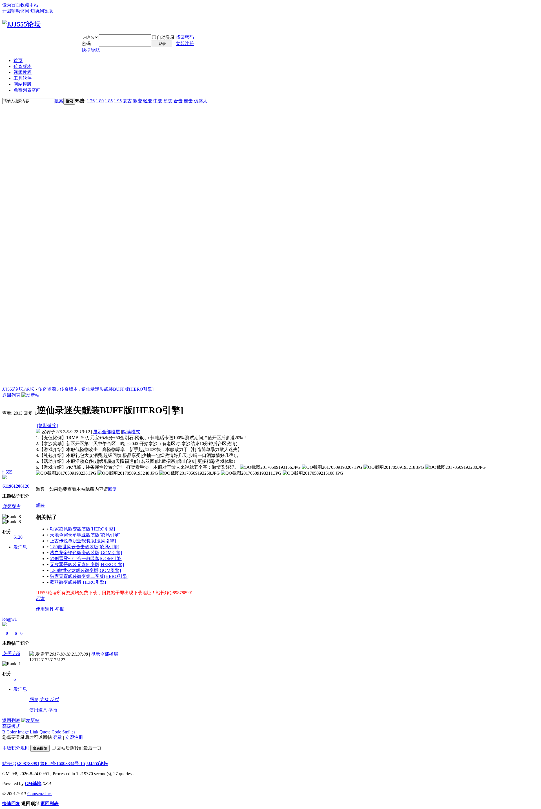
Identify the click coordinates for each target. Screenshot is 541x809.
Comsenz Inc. (39, 793)
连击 (188, 100)
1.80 (100, 100)
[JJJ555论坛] (21, 24)
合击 (178, 100)
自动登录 (166, 37)
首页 (18, 60)
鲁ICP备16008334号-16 (62, 763)
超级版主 (11, 506)
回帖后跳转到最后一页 (78, 748)
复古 (127, 100)
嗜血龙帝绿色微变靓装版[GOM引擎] (86, 552)
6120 (15, 486)
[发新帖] (30, 395)
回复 (112, 489)
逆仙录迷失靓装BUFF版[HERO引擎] (117, 389)
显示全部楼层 (106, 431)
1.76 (91, 100)
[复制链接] (47, 425)
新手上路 (11, 653)
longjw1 (9, 619)
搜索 (58, 100)
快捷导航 (91, 50)
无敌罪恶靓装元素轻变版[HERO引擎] (87, 564)
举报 (59, 609)
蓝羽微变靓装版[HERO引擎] (78, 582)
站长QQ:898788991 (20, 763)
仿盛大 (200, 100)
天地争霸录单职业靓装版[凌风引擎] (85, 534)
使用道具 (45, 609)
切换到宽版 (41, 10)
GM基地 (33, 783)
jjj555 (7, 472)
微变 (137, 100)
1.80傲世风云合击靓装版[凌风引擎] (84, 546)
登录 (57, 737)
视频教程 (23, 72)
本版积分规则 (15, 748)
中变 (157, 100)
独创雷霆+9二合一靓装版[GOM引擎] (86, 558)
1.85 (109, 100)
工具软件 (23, 78)
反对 (54, 699)
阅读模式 (131, 431)
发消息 (20, 547)
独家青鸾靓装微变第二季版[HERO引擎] (89, 576)
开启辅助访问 (15, 10)
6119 (7, 486)
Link (34, 732)
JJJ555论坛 (12, 389)
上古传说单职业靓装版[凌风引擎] (83, 540)
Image (23, 732)
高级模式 (11, 726)
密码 (86, 43)
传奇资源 (47, 389)
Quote (44, 732)
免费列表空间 (27, 90)
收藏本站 (29, 5)
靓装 (40, 505)
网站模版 (23, 84)
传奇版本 (23, 66)
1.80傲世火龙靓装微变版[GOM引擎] (85, 570)
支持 (44, 699)
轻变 (147, 100)
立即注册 (185, 43)
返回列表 (11, 395)
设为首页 (11, 5)
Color (11, 732)
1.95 (118, 100)
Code (56, 732)
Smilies (68, 732)
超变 (167, 100)
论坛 (29, 389)
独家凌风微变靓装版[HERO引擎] (82, 529)
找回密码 (185, 37)
